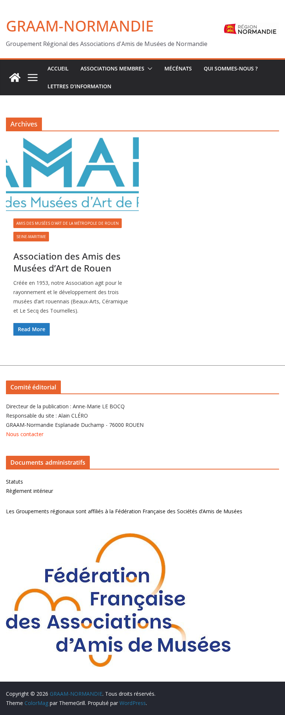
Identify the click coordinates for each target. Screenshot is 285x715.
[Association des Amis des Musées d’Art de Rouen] (72, 174)
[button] (148, 68)
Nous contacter (24, 434)
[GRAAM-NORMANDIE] (15, 77)
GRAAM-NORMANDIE (80, 26)
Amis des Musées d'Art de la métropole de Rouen (67, 223)
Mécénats (178, 68)
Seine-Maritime (31, 236)
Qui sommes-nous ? (231, 68)
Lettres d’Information (79, 86)
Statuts (14, 481)
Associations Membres (112, 68)
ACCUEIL (58, 68)
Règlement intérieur (29, 490)
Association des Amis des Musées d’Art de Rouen (67, 262)
